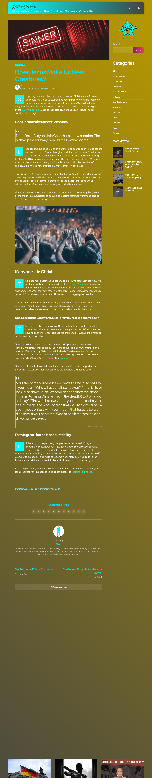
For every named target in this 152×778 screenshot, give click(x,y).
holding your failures (83, 471)
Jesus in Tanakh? (120, 91)
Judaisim (116, 97)
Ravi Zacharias (80, 284)
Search (116, 44)
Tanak (115, 128)
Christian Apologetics (27, 489)
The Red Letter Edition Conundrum (35, 569)
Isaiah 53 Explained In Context (133, 189)
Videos (116, 133)
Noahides (117, 107)
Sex (57, 489)
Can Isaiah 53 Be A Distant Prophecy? (133, 176)
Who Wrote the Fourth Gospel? (132, 150)
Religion (116, 112)
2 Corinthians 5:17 (31, 109)
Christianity (20, 65)
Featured (117, 86)
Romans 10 (65, 357)
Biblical (116, 71)
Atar (24, 86)
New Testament (120, 102)
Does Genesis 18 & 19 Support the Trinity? (133, 164)
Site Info (116, 122)
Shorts (116, 117)
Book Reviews (119, 76)
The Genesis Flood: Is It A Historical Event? (82, 571)
